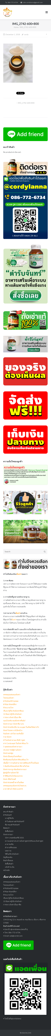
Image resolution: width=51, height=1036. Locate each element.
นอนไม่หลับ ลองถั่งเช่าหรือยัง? (14, 721)
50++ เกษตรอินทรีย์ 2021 (14, 838)
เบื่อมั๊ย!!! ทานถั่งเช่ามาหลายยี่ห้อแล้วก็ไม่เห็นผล (21, 763)
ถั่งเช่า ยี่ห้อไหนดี (9, 779)
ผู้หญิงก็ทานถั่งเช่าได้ (10, 773)
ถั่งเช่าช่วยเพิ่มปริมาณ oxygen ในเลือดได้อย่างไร (21, 727)
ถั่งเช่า (19, 574)
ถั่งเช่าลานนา (8, 834)
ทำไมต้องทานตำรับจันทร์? (14, 821)
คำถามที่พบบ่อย (11, 847)
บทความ (8, 851)
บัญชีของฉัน (7, 857)
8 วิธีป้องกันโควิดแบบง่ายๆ (13, 776)
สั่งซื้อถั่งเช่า (9, 831)
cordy (26, 34)
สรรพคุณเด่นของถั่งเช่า (11, 695)
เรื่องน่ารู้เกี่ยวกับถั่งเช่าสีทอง (13, 711)
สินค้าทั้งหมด (8, 860)
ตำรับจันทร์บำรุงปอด (10, 701)
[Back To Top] (44, 1030)
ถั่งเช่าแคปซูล (8, 753)
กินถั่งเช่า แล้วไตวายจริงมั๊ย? (13, 734)
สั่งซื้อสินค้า (9, 864)
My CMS (28, 1033)
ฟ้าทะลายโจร (8, 708)
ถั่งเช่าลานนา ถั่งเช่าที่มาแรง (13, 724)
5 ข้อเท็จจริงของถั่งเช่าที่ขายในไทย (16, 766)
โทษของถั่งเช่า (8, 698)
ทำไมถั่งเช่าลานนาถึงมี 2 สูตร (14, 740)
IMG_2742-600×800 (26, 103)
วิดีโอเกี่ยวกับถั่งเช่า (12, 854)
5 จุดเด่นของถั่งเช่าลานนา (12, 747)
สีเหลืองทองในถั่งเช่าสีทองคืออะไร (15, 760)
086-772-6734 (13, 2)
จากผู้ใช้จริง (9, 818)
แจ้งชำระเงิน (9, 867)
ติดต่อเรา (6, 828)
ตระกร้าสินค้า (8, 812)
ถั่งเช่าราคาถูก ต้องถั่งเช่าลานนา (15, 769)
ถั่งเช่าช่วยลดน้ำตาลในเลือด (13, 782)
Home (16, 27)
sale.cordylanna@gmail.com (33, 2)
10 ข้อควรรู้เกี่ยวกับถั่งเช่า (12, 714)
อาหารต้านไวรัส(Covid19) (13, 789)
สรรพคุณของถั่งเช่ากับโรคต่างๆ (14, 786)
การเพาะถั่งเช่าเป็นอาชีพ (12, 717)
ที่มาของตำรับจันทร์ (12, 825)
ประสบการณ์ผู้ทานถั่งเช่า (12, 750)
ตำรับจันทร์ (7, 815)
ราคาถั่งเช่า (7, 737)
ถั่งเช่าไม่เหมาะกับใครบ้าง (12, 730)
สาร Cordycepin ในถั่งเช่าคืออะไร (15, 743)
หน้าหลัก (6, 870)
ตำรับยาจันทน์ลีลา (10, 704)
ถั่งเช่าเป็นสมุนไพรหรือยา (12, 756)
